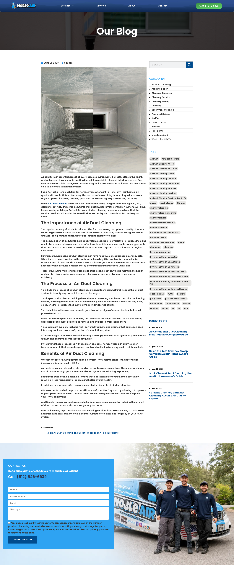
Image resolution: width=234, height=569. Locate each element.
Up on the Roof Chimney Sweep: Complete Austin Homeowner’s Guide (168, 354)
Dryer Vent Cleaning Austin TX (165, 262)
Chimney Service (161, 97)
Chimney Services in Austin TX (165, 232)
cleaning (168, 247)
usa (186, 308)
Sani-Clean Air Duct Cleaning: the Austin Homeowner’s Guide (170, 375)
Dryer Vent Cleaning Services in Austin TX (169, 282)
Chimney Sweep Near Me (162, 242)
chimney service (158, 217)
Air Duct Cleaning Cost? (162, 173)
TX (173, 308)
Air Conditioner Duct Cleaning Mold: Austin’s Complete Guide (168, 333)
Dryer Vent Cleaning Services (164, 267)
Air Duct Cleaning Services (163, 193)
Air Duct (154, 158)
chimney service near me (162, 222)
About (131, 5)
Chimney (181, 203)
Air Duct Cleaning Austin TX (163, 168)
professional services (176, 298)
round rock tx (159, 122)
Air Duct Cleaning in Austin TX (164, 183)
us (179, 308)
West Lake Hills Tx (161, 139)
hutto (170, 293)
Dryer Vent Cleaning (163, 109)
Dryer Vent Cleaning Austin (163, 257)
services (154, 308)
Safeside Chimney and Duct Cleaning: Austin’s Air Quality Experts (167, 395)
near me (181, 293)
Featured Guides (161, 114)
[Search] (189, 65)
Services (65, 5)
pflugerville (155, 298)
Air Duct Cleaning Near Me (163, 188)
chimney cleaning (159, 208)
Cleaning (156, 105)
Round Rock (156, 303)
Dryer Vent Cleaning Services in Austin (169, 276)
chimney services (158, 227)
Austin (153, 203)
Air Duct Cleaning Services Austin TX (168, 198)
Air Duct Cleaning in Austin (163, 178)
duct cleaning (157, 293)
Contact (162, 5)
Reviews (101, 5)
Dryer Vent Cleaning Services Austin (168, 271)
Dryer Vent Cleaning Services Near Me (168, 289)
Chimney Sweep (160, 101)
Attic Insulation (160, 88)
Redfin (155, 118)
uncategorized (160, 135)
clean (181, 242)
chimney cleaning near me (163, 213)
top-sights (157, 130)
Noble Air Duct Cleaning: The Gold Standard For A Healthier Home (83, 432)
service (156, 126)
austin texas (166, 203)
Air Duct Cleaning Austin (162, 164)
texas (165, 308)
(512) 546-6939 (32, 476)
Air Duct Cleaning (57, 203)
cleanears (155, 247)
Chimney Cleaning (162, 93)
